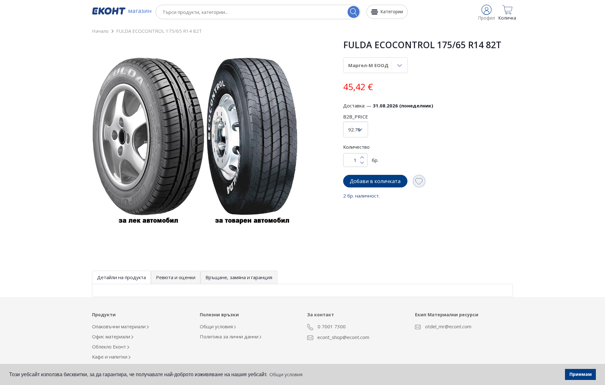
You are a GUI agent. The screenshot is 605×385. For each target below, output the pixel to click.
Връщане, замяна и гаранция (238, 277)
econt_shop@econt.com (342, 337)
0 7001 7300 (331, 326)
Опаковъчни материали (119, 326)
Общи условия (217, 326)
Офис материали (111, 336)
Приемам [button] (580, 374)
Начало (100, 31)
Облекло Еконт (109, 346)
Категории (391, 11)
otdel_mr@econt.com (447, 326)
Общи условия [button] (285, 374)
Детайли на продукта (121, 277)
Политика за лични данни (230, 336)
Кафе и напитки (110, 356)
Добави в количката (375, 181)
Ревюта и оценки (175, 277)
